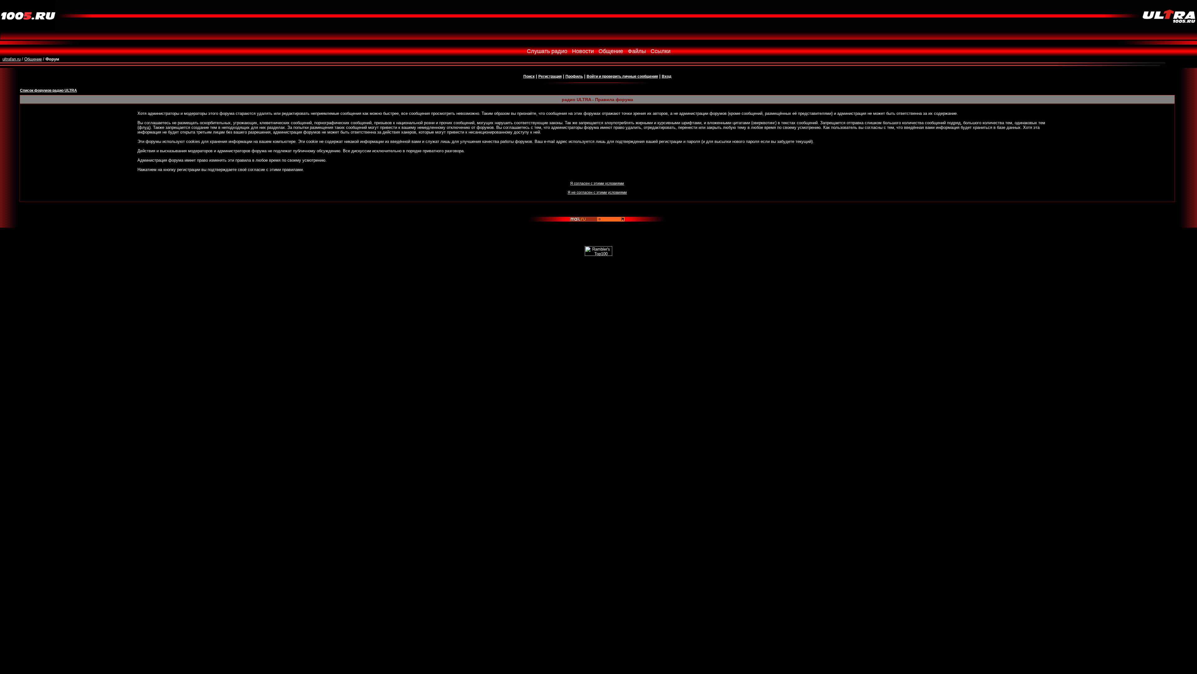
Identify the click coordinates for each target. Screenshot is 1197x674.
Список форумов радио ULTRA (48, 90)
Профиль (574, 76)
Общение (610, 51)
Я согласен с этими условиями (597, 183)
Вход (666, 76)
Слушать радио (547, 51)
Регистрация (550, 76)
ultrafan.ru (11, 59)
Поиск (529, 76)
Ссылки (661, 51)
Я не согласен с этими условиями (597, 192)
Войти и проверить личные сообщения (622, 76)
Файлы (637, 51)
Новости (583, 51)
